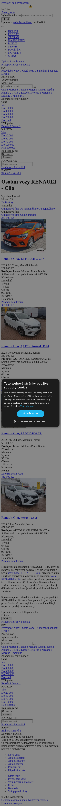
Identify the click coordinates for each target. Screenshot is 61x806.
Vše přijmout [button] (30, 413)
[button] (30, 421)
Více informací (27, 406)
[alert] (30, 403)
